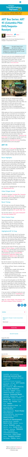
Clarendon (23, 194)
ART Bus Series (6, 379)
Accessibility (6, 374)
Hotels (9, 403)
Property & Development (12, 419)
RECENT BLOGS (14, 333)
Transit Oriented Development (10, 432)
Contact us (19, 447)
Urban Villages (11, 299)
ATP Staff (12, 383)
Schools (12, 425)
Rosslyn (12, 196)
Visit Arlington (18, 299)
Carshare (18, 390)
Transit (4, 431)
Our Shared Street (7, 416)
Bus (6, 299)
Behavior (6, 385)
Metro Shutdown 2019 (8, 411)
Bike (15, 385)
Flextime (14, 401)
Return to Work (7, 423)
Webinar (18, 438)
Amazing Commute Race (12, 376)
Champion (4, 249)
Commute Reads (16, 394)
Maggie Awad (9, 34)
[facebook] (19, 305)
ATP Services (6, 383)
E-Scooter (19, 397)
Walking (13, 438)
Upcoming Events (7, 434)
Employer (5, 401)
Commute (6, 394)
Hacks (19, 401)
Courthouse (5, 196)
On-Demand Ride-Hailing (8, 414)
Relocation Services (7, 421)
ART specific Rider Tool (19, 210)
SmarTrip (5, 427)
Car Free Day (6, 390)
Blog (7, 12)
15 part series (12, 148)
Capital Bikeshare (12, 389)
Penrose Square (10, 248)
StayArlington (19, 293)
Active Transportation (14, 374)
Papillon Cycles (13, 256)
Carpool (13, 391)
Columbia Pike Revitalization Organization (12, 253)
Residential (16, 421)
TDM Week (5, 429)
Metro (14, 407)
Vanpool (5, 436)
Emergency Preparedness (17, 399)
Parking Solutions (8, 417)
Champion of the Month (8, 392)
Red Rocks (6, 251)
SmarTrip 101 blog (15, 140)
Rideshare (15, 423)
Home (3, 12)
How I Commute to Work (10, 405)
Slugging (18, 425)
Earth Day (7, 399)
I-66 (20, 405)
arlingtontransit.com (8, 188)
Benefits (11, 385)
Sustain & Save (17, 427)
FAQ (10, 401)
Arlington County (11, 301)
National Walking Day (8, 412)
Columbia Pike (16, 194)
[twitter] (22, 305)
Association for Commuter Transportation (12, 381)
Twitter (17, 34)
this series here (14, 62)
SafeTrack (5, 425)
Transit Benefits (11, 431)
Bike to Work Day (18, 387)
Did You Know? (6, 397)
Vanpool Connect (14, 436)
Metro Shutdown (8, 409)
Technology (12, 429)
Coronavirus (21, 396)
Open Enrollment (19, 414)
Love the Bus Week (7, 407)
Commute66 (6, 396)
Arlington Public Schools (17, 378)
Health (4, 403)
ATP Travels (20, 383)
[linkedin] (25, 305)
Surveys (10, 427)
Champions (19, 301)
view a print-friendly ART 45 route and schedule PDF (13, 213)
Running (21, 423)
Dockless (13, 397)
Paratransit (15, 416)
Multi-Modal (19, 411)
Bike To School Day (7, 386)
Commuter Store (14, 396)
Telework (19, 429)
